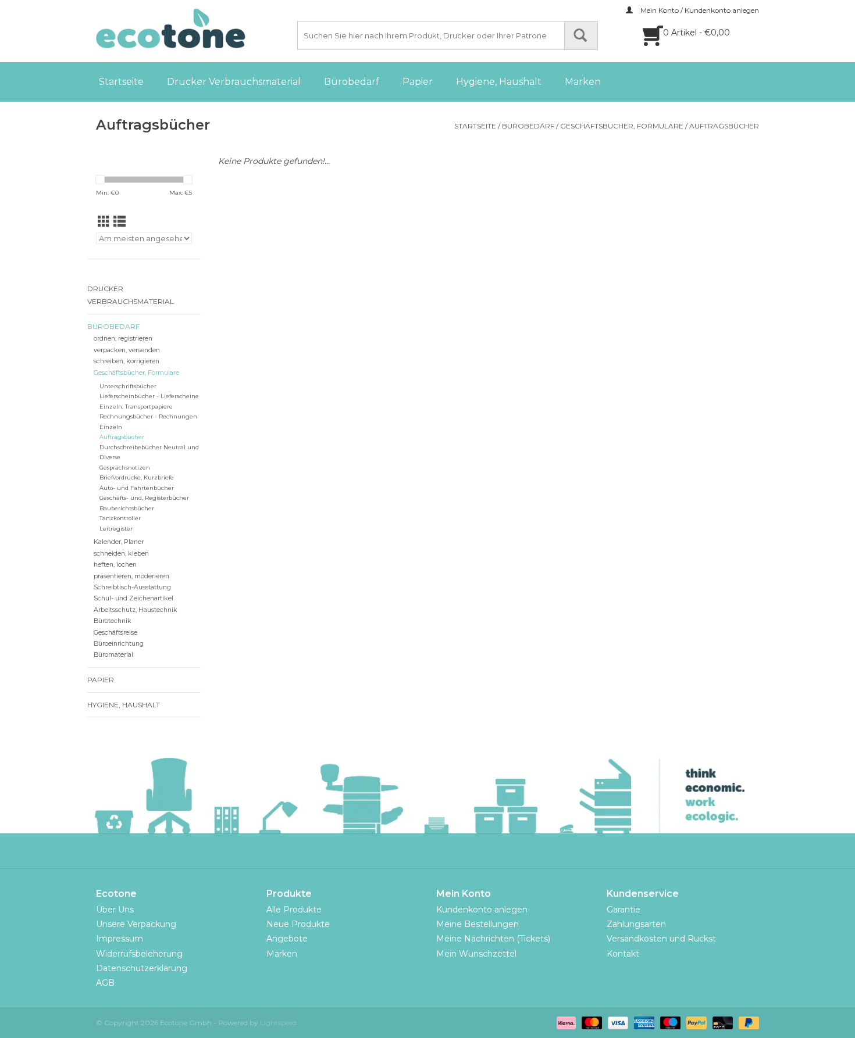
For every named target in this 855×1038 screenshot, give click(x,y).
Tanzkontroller (120, 518)
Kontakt (623, 953)
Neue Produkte (298, 924)
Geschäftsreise (115, 632)
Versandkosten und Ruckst (661, 938)
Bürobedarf (351, 81)
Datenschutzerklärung (141, 968)
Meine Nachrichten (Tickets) (493, 938)
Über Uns (115, 909)
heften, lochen (115, 564)
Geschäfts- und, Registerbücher (144, 498)
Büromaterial (113, 654)
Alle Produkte (294, 909)
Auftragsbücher (724, 125)
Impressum (119, 938)
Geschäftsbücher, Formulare (621, 125)
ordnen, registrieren (123, 338)
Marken (583, 81)
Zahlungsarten (636, 924)
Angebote (287, 938)
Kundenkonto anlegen (482, 909)
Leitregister (116, 528)
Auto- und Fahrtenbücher (136, 488)
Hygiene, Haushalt (499, 81)
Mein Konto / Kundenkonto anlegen (699, 10)
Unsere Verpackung (136, 924)
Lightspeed (278, 1022)
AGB (105, 983)
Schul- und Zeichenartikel (133, 598)
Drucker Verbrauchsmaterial (234, 81)
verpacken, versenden (127, 350)
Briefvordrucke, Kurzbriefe (136, 477)
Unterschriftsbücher (127, 386)
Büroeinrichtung (119, 643)
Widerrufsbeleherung (139, 953)
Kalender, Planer (119, 542)
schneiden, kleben (121, 553)
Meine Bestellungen (477, 924)
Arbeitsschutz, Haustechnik (135, 610)
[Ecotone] (195, 28)
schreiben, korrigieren (126, 361)
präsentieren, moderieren (131, 576)
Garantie (623, 909)
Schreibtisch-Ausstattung (132, 587)
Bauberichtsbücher (126, 508)
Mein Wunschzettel (476, 953)
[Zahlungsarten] (565, 1022)
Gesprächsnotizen (124, 467)
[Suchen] (581, 35)
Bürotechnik (112, 621)
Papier (417, 81)
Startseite (121, 81)
